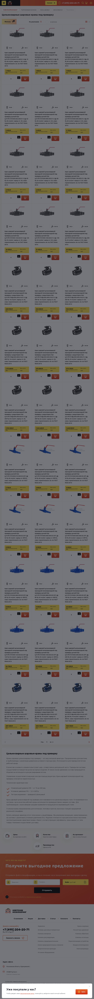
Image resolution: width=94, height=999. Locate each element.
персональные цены (27, 993)
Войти (83, 992)
